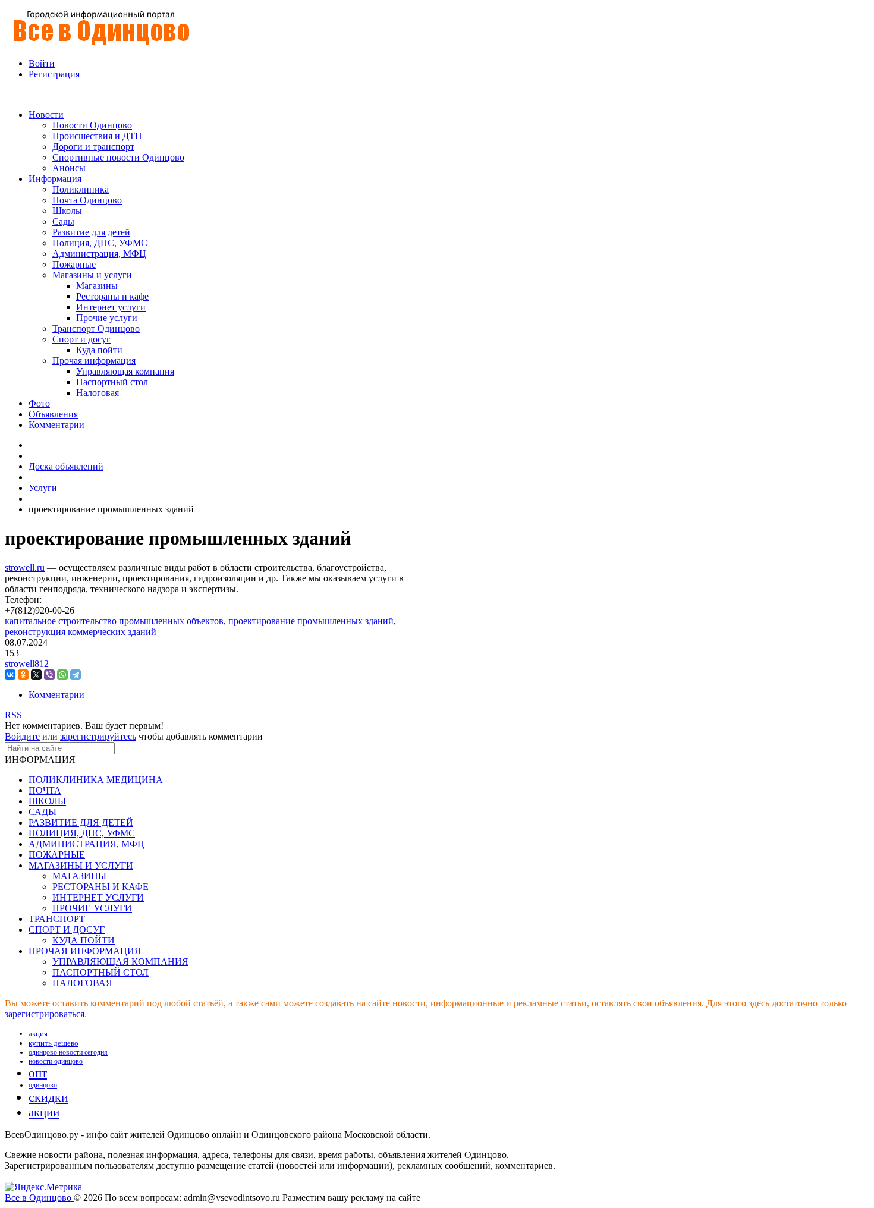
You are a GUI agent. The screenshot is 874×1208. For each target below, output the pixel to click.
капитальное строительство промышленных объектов (114, 621)
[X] (36, 674)
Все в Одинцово (39, 1198)
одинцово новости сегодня (68, 1052)
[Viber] (49, 674)
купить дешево (53, 1043)
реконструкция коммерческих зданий (80, 632)
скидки (48, 1097)
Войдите (22, 736)
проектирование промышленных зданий (311, 621)
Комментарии (56, 695)
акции (44, 1112)
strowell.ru (25, 567)
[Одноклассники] (23, 674)
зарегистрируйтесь (98, 736)
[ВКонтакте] (10, 674)
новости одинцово (56, 1061)
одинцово (43, 1085)
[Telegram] (75, 674)
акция (38, 1033)
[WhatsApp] (62, 674)
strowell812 (27, 664)
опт (38, 1073)
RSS (13, 715)
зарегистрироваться (44, 1014)
